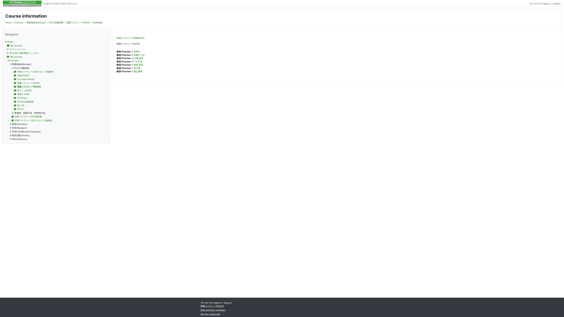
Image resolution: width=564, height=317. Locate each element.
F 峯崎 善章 (137, 64)
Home (8, 22)
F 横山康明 (137, 71)
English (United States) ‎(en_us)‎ (60, 3)
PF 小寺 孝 (137, 61)
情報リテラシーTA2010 (78, 22)
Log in (556, 3)
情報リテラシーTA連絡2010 (130, 38)
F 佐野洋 (136, 51)
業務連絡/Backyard (36, 22)
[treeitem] (56, 90)
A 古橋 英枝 (137, 58)
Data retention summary (212, 310)
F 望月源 (136, 68)
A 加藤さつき (138, 55)
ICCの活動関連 (56, 22)
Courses (19, 22)
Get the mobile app (210, 314)
